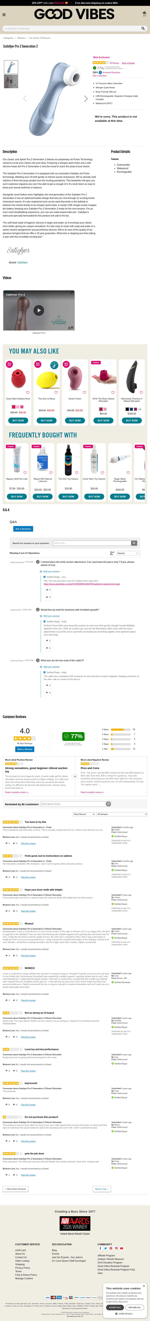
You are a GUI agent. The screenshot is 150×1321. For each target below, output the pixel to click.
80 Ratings (114, 63)
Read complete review (15, 792)
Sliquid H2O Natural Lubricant (43, 480)
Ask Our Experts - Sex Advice (67, 1257)
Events (55, 1253)
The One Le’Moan (46, 398)
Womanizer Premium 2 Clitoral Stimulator (131, 399)
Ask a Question (100, 75)
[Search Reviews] (108, 803)
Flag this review (28, 843)
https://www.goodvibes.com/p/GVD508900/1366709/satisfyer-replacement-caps (82, 584)
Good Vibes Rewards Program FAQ (116, 1269)
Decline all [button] (135, 1307)
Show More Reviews (16, 1189)
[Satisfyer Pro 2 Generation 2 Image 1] (55, 99)
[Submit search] (134, 543)
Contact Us (21, 1257)
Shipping (20, 1264)
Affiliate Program (106, 1255)
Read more (123, 1302)
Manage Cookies (24, 1278)
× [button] (144, 1286)
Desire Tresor (75, 398)
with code (50, 2)
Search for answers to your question (31, 543)
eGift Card (20, 1250)
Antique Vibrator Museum (111, 1259)
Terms (18, 1271)
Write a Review (128, 63)
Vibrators (21, 38)
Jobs (100, 1273)
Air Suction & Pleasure (40, 38)
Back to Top (100, 1189)
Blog (54, 1250)
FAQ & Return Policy (26, 1274)
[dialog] (125, 1300)
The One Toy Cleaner (68, 479)
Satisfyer (22, 262)
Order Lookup (22, 1260)
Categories (8, 38)
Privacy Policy (22, 1267)
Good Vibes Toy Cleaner (94, 479)
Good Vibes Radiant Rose (18, 398)
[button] (4, 14)
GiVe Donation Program (110, 1262)
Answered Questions (111, 72)
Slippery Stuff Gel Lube (17, 479)
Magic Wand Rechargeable (120, 480)
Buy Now (18, 420)
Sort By (112, 553)
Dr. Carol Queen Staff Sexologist (69, 1260)
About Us (20, 1253)
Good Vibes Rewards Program (113, 1266)
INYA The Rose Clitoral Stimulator (103, 399)
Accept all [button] (115, 1307)
